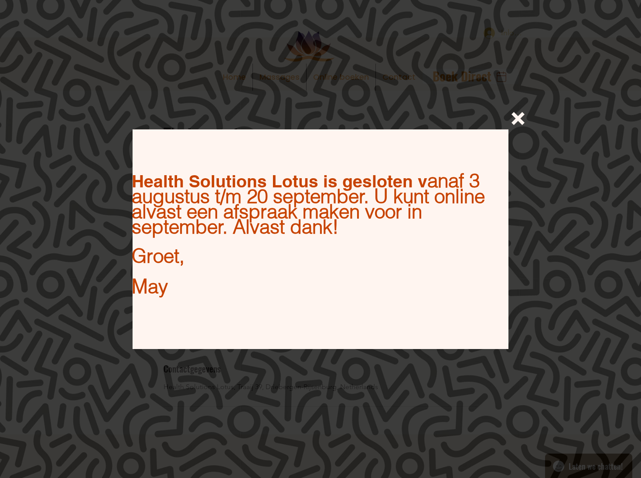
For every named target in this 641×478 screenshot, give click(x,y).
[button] (518, 118)
